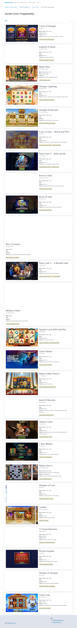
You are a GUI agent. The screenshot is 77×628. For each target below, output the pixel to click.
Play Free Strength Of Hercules (47, 123)
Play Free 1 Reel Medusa (45, 457)
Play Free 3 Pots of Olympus (46, 39)
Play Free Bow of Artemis (12, 257)
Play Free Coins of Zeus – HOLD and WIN (49, 145)
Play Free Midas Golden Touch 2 (47, 387)
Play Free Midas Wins (44, 80)
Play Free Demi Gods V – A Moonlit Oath (49, 276)
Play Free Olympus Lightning (46, 100)
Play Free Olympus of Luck (46, 498)
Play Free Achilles (43, 520)
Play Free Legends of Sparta (46, 60)
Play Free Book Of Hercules (46, 415)
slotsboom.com (11, 623)
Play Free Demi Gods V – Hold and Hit (49, 167)
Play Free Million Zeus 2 (45, 479)
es (37, 2)
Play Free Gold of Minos (45, 365)
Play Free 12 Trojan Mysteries (46, 542)
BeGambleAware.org (58, 620)
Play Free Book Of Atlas (45, 210)
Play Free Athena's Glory (45, 437)
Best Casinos (24, 2)
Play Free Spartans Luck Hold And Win (49, 343)
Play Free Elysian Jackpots (46, 564)
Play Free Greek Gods (45, 608)
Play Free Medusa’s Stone (12, 324)
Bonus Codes (32, 2)
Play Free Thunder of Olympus (47, 586)
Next (6, 20)
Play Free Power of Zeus (45, 189)
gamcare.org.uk (57, 622)
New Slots (17, 2)
